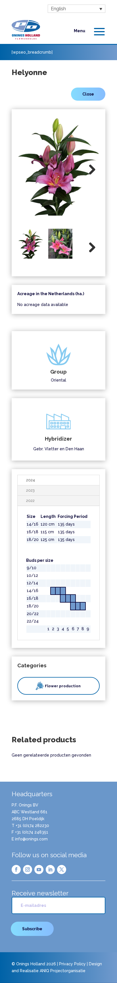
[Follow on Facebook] (16, 869)
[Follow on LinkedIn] (50, 869)
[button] (76, 9)
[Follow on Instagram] (27, 869)
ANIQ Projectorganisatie (62, 970)
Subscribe (32, 929)
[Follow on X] (61, 869)
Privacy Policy (72, 964)
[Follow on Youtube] (38, 869)
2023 (30, 490)
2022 (30, 500)
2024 (30, 480)
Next (90, 170)
